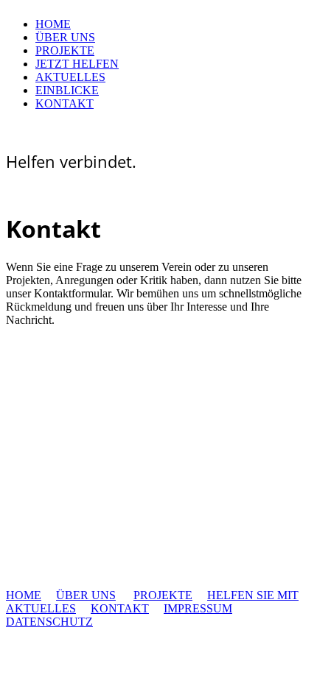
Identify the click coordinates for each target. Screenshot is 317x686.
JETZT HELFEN (77, 63)
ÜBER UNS (65, 37)
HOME (53, 24)
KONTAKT (64, 103)
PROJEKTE (64, 50)
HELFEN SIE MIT (253, 595)
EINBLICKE (67, 90)
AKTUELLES (70, 77)
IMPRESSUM (198, 608)
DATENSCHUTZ (49, 621)
